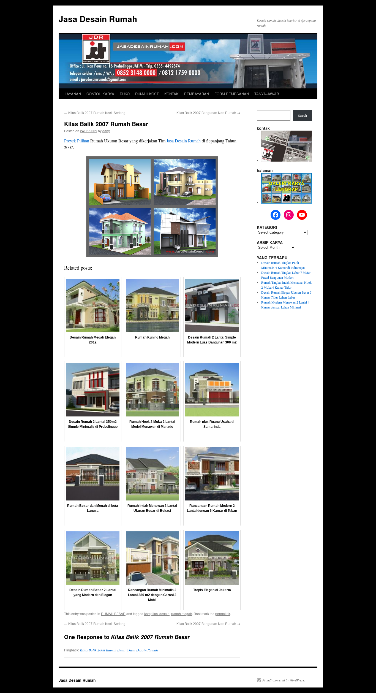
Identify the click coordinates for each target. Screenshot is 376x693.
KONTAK (171, 93)
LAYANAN (73, 93)
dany (106, 130)
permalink (222, 613)
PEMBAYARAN (196, 93)
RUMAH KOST (147, 93)
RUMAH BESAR (113, 613)
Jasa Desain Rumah (98, 19)
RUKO (125, 93)
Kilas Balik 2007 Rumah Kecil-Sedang (95, 112)
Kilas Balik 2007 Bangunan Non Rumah (208, 112)
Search (302, 115)
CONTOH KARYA (100, 93)
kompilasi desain (157, 613)
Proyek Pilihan (76, 141)
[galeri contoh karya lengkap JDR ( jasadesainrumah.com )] (286, 202)
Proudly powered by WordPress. (283, 680)
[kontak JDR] (286, 160)
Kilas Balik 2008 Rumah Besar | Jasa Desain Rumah (119, 650)
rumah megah (181, 613)
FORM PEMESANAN (231, 93)
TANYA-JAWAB (266, 93)
